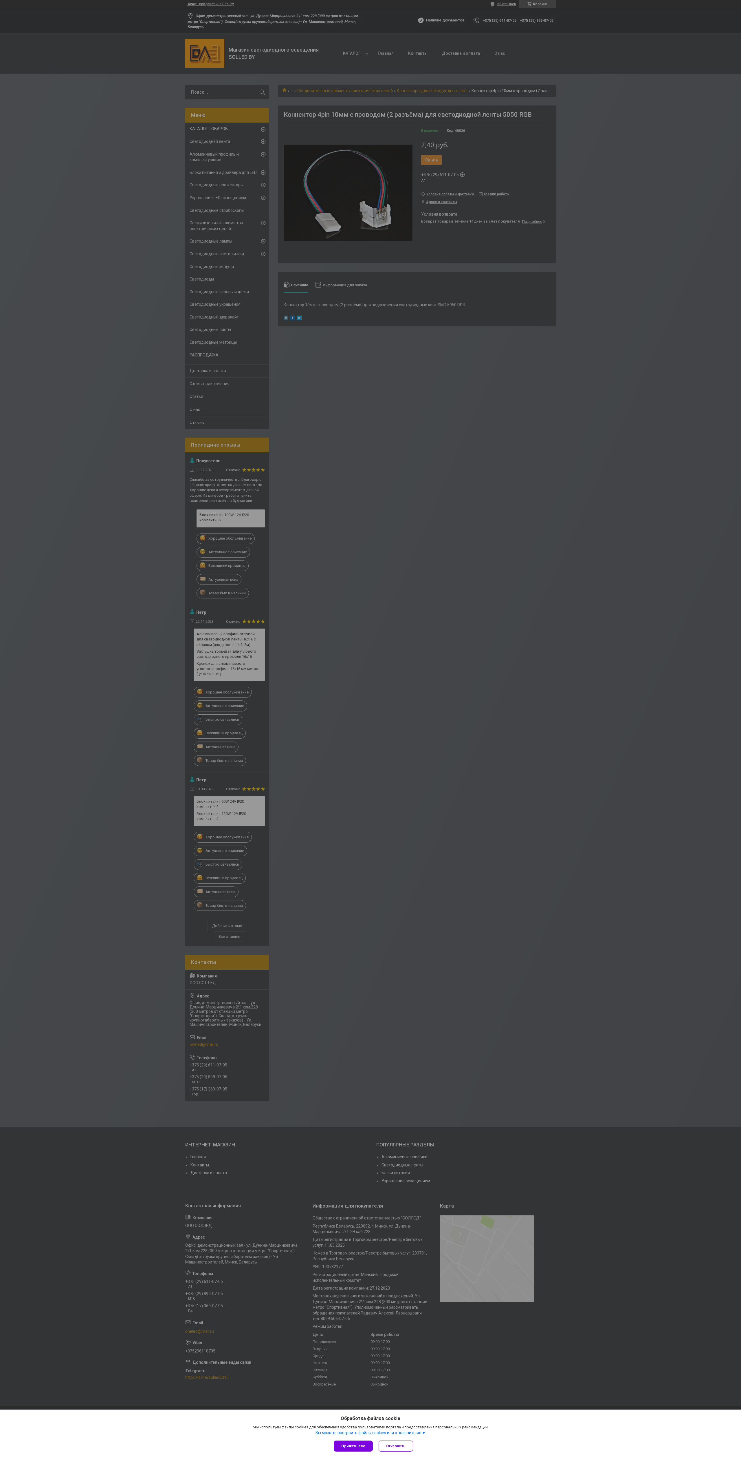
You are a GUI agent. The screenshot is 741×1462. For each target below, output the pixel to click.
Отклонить (396, 1446)
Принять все (353, 1446)
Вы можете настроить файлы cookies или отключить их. (369, 1432)
